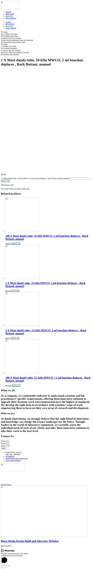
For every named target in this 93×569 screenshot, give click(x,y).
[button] (46, 546)
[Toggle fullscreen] (6, 565)
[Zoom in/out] (9, 565)
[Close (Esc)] (2, 565)
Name (3, 441)
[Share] (4, 565)
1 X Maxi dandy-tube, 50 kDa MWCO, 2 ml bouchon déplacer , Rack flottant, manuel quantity (35, 178)
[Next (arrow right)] (4, 567)
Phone (3, 446)
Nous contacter (10, 18)
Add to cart (5, 181)
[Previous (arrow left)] (2, 567)
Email (3, 443)
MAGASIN (9, 14)
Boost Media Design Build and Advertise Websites (30, 541)
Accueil (8, 12)
